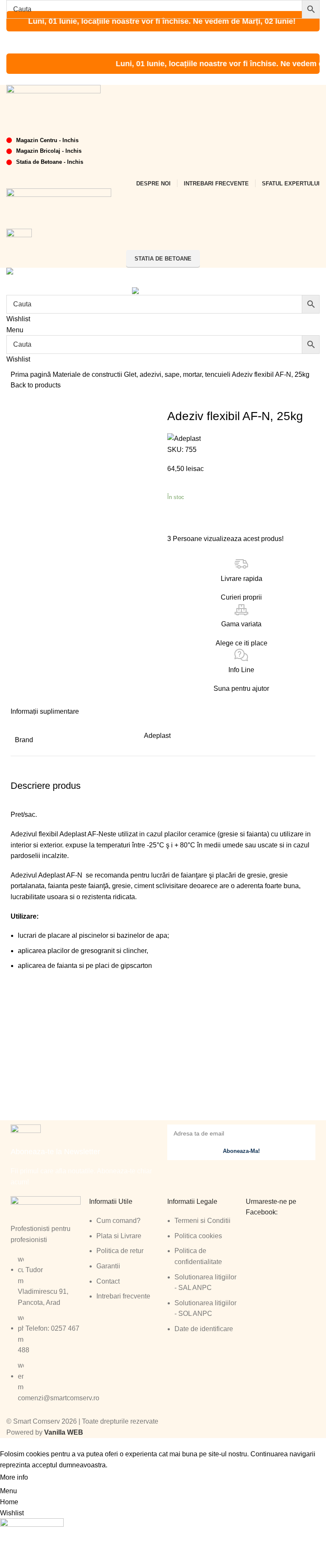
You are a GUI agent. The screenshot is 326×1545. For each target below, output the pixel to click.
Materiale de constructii (88, 374)
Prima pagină (32, 374)
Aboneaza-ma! (241, 1151)
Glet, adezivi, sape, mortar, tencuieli (178, 374)
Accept (46, 1478)
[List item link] (46, 1333)
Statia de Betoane (163, 258)
